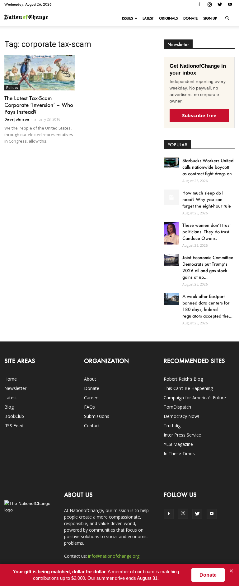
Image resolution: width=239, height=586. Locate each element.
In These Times (179, 453)
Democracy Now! (181, 416)
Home (10, 379)
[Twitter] (219, 4)
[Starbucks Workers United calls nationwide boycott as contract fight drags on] (171, 162)
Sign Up (210, 18)
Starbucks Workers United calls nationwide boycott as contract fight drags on (207, 167)
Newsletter (15, 388)
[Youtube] (230, 4)
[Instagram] (209, 4)
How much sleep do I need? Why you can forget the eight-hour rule (206, 199)
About (90, 379)
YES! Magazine (178, 444)
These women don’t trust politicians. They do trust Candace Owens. (206, 231)
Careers (92, 398)
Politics (12, 87)
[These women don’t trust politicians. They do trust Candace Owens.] (171, 233)
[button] (227, 18)
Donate (190, 18)
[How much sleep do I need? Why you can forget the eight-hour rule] (171, 197)
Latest (148, 18)
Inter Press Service (182, 435)
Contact (92, 425)
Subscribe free (199, 115)
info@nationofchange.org (113, 556)
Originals (168, 18)
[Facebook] (199, 4)
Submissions (96, 416)
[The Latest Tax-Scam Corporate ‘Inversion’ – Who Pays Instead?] (39, 72)
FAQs (89, 407)
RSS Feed (13, 425)
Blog (9, 407)
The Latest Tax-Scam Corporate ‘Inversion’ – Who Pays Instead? (38, 104)
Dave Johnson (16, 119)
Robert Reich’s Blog (183, 379)
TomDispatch (177, 407)
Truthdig (172, 425)
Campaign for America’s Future (195, 398)
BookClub (14, 416)
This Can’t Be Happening (188, 388)
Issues (127, 18)
